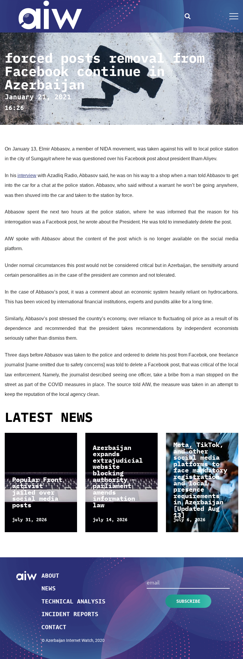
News (48, 588)
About (50, 575)
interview (26, 175)
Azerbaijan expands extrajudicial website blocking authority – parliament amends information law (118, 476)
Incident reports (69, 613)
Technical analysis (73, 601)
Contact (53, 626)
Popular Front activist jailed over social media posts (37, 492)
